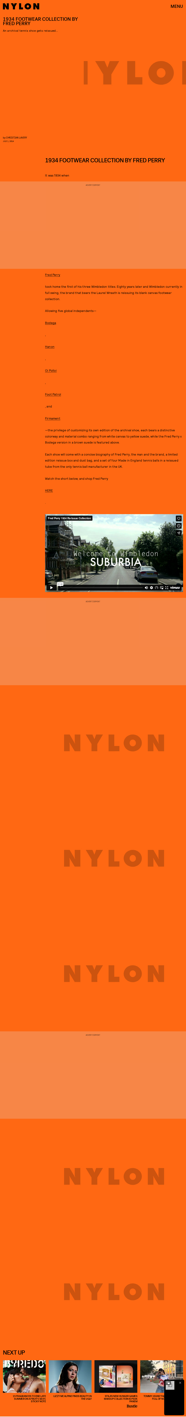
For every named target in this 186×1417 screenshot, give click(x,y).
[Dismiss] (180, 1383)
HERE (49, 490)
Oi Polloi (51, 370)
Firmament (52, 418)
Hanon (49, 346)
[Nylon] (21, 6)
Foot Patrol (53, 394)
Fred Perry (52, 274)
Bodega (50, 322)
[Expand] (168, 1383)
